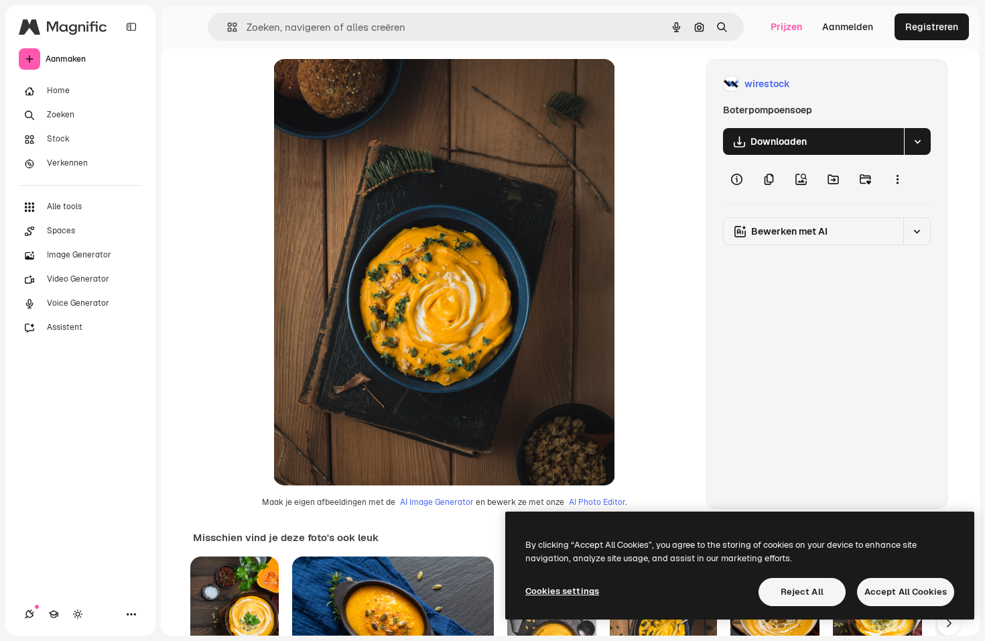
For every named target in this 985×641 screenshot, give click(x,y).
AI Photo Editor (597, 502)
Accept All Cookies (905, 591)
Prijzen (786, 27)
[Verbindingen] (29, 614)
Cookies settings (562, 591)
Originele (361, 84)
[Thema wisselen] (77, 614)
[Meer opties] (897, 179)
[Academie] (53, 614)
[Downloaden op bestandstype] (917, 141)
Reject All (802, 591)
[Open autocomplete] (226, 27)
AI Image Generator (437, 502)
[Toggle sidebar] (131, 27)
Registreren (931, 27)
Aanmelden (847, 27)
